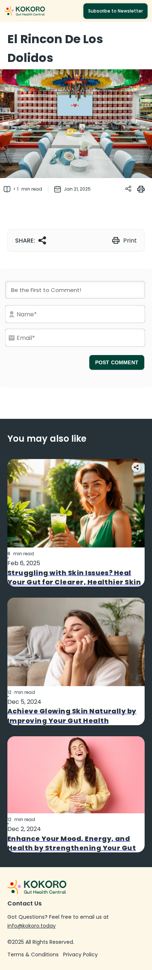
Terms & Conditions (33, 954)
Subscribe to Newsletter (115, 11)
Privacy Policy (80, 954)
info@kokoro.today (31, 925)
